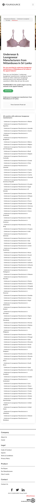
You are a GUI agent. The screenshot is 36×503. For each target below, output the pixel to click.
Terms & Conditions (7, 455)
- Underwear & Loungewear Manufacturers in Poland (17, 334)
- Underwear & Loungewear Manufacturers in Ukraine (17, 396)
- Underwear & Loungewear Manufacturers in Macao (17, 267)
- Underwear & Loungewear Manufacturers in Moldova (18, 283)
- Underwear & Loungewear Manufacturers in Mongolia (18, 286)
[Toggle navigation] (33, 4)
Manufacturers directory (9, 18)
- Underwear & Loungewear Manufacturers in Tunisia (17, 391)
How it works (5, 474)
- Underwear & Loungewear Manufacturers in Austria (17, 131)
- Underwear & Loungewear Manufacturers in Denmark (18, 177)
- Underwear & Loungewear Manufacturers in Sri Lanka (18, 370)
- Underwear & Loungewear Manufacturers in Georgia (17, 203)
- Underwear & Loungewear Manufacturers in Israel (17, 238)
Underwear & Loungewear (23, 18)
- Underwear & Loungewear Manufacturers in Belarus (17, 142)
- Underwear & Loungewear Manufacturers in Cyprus (17, 172)
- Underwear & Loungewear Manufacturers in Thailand (17, 388)
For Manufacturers (7, 471)
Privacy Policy (5, 458)
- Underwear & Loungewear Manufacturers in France (17, 201)
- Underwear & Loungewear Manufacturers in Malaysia (18, 274)
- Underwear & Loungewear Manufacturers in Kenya (17, 252)
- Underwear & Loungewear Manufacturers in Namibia (17, 295)
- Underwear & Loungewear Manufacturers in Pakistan (17, 325)
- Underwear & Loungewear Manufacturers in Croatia (17, 170)
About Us (4, 437)
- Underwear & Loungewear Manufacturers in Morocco (18, 288)
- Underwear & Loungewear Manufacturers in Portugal (17, 337)
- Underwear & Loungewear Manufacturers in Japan (17, 243)
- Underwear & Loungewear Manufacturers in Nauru (17, 298)
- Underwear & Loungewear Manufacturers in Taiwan (17, 386)
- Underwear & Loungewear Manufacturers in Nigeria (17, 316)
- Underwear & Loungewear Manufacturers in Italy (16, 240)
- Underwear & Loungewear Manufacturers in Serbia (17, 347)
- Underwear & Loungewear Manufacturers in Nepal (17, 300)
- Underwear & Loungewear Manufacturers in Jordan (17, 245)
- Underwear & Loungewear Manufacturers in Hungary (18, 229)
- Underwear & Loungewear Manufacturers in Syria (16, 383)
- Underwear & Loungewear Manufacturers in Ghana (17, 208)
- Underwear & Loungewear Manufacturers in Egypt (17, 186)
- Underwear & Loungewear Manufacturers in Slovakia (17, 353)
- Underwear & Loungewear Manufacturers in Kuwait (17, 255)
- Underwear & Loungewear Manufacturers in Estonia (17, 193)
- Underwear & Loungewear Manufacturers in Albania (17, 121)
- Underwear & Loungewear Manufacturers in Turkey (17, 393)
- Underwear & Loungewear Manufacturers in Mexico (17, 281)
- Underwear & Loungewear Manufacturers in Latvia (17, 260)
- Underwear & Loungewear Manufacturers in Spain (17, 367)
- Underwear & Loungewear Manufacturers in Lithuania (18, 265)
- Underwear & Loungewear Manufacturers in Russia (17, 344)
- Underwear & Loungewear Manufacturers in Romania (18, 342)
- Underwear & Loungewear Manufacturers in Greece (17, 211)
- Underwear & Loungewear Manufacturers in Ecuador (17, 184)
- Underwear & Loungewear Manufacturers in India (16, 231)
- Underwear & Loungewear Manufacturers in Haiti (16, 217)
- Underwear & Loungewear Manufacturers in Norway (17, 322)
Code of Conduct (6, 450)
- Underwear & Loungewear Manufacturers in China (17, 163)
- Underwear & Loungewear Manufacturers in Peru (16, 327)
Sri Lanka (8, 20)
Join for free (8, 90)
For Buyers (4, 468)
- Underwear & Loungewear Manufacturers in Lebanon (17, 262)
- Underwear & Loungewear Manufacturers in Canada (17, 160)
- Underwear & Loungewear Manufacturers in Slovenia (17, 356)
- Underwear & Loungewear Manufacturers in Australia (18, 128)
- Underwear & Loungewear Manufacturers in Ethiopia (17, 196)
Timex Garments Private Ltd (18, 104)
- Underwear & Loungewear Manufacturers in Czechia (17, 175)
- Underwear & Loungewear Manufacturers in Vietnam (17, 415)
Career (3, 440)
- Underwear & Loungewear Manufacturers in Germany (18, 206)
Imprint (3, 453)
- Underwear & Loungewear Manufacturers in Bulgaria (17, 153)
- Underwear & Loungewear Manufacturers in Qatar (17, 339)
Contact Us (4, 484)
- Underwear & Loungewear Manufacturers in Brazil (17, 151)
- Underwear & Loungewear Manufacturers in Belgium (17, 144)
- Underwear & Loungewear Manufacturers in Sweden (17, 376)
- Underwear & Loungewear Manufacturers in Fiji (16, 198)
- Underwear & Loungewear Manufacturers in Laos (16, 257)
